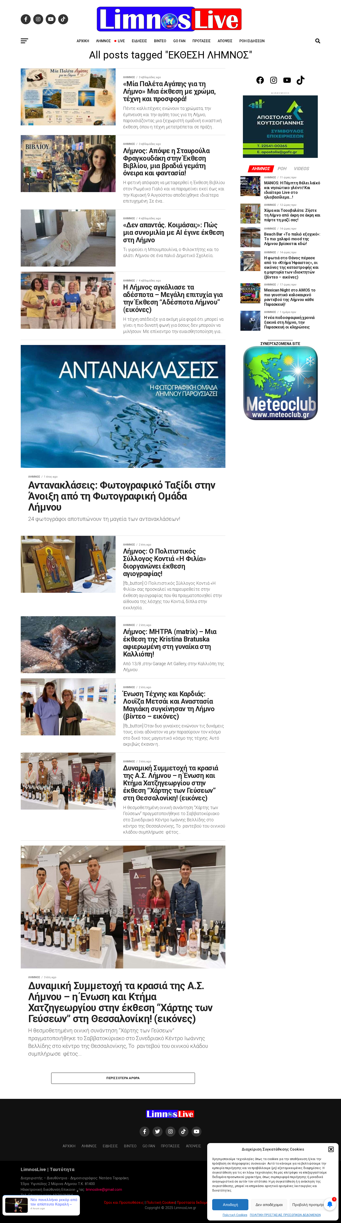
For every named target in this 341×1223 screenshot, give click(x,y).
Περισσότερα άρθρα (123, 1078)
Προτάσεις (201, 41)
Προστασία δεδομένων (196, 1203)
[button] (331, 1149)
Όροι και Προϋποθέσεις (124, 1203)
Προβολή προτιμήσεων (311, 1205)
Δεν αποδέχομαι (269, 1205)
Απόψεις (225, 41)
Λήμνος (103, 41)
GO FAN (179, 41)
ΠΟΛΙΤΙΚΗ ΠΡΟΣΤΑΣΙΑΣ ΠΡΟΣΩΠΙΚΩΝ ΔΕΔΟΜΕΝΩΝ (285, 1215)
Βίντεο (160, 41)
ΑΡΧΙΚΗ (83, 41)
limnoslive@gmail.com (104, 1190)
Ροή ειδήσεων (252, 41)
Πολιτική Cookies (235, 1215)
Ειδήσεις (139, 41)
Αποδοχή (230, 1205)
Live (121, 41)
